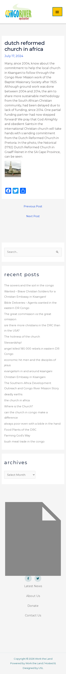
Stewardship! (13, 342)
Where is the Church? (18, 406)
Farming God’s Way (17, 435)
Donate (32, 606)
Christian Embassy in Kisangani (24, 377)
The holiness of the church (22, 336)
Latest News (33, 586)
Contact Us (33, 615)
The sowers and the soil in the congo (29, 285)
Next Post (33, 216)
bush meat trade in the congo (24, 441)
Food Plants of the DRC (20, 429)
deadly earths (13, 394)
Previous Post (33, 206)
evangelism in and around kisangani (28, 371)
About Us (33, 596)
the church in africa (17, 400)
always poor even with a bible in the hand (32, 423)
